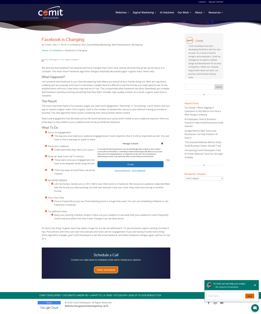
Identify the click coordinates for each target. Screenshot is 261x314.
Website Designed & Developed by (83, 305)
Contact (202, 2)
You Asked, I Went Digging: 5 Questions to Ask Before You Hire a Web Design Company (203, 111)
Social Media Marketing (99, 44)
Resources (215, 12)
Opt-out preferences (122, 170)
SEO (84, 44)
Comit (48, 44)
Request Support (216, 2)
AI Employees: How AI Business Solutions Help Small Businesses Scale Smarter (204, 123)
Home (45, 50)
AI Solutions (167, 12)
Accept (130, 164)
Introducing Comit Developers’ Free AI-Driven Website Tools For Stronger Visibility (204, 154)
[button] (162, 143)
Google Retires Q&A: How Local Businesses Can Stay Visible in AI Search (201, 134)
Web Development (121, 44)
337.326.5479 (120, 295)
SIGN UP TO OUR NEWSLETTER (145, 295)
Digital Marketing (143, 12)
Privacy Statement (138, 170)
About (198, 12)
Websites (121, 12)
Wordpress (137, 44)
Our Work (183, 12)
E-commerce (74, 44)
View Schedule (106, 270)
